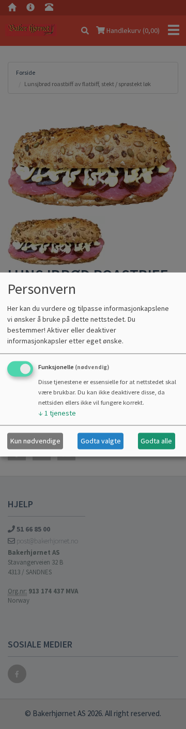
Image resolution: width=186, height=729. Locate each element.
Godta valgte (101, 440)
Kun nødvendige (35, 440)
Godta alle (156, 440)
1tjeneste (57, 412)
